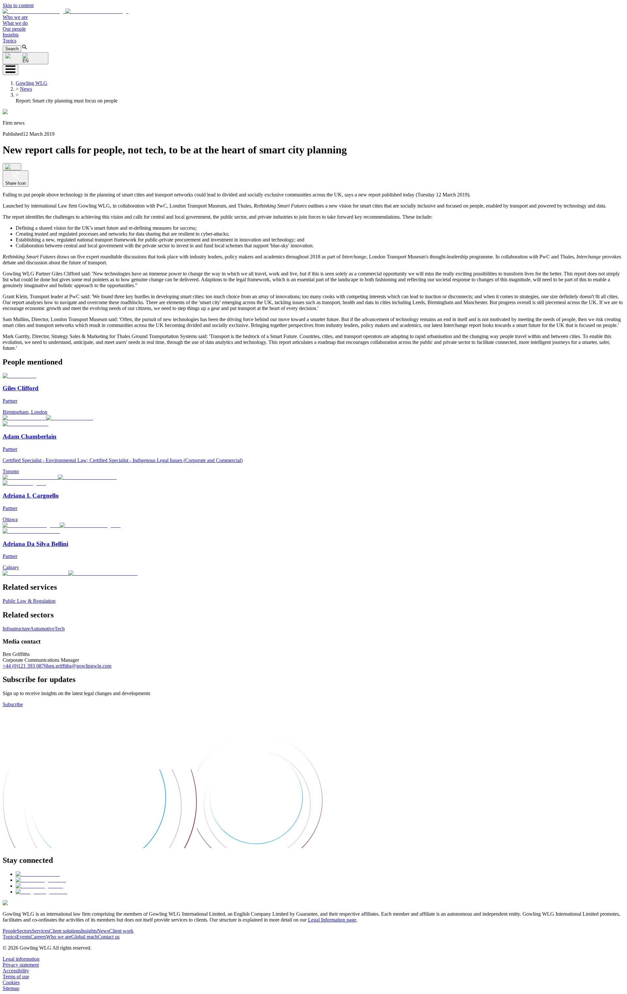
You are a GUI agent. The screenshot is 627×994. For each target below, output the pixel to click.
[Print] (12, 166)
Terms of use (16, 976)
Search (12, 48)
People (10, 931)
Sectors (24, 931)
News (26, 89)
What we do (15, 23)
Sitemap (11, 988)
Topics (9, 40)
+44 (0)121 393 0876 (25, 666)
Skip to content (18, 5)
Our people (14, 29)
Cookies (11, 982)
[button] (65, 11)
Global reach (84, 937)
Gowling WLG (31, 83)
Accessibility (16, 970)
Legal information (21, 959)
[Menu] (10, 69)
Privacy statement (21, 965)
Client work (121, 931)
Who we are (15, 17)
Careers (38, 937)
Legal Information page (332, 920)
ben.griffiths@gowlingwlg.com (79, 666)
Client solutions (65, 931)
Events (23, 937)
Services (40, 931)
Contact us (109, 937)
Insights (11, 35)
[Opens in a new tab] (38, 874)
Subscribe (13, 704)
